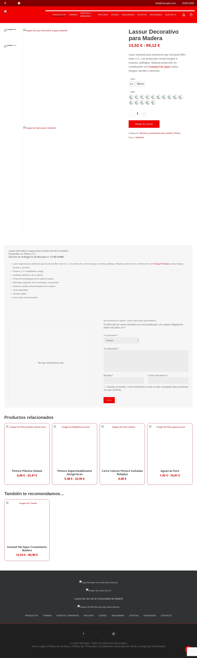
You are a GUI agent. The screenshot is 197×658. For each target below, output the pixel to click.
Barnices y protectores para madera (156, 133)
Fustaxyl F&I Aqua (159, 66)
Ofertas (134, 615)
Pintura (177, 133)
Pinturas (89, 615)
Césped (103, 615)
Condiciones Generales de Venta (118, 646)
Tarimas (47, 615)
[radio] (131, 84)
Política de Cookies (58, 646)
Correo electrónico (158, 375)
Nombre (108, 375)
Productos (31, 615)
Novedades (149, 615)
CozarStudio (158, 646)
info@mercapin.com (165, 3)
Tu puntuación (111, 335)
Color (132, 92)
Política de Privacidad (84, 646)
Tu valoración (111, 348)
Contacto (166, 615)
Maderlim (140, 137)
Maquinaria (118, 615)
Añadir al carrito (144, 124)
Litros (132, 79)
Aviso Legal (38, 646)
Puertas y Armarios (68, 615)
